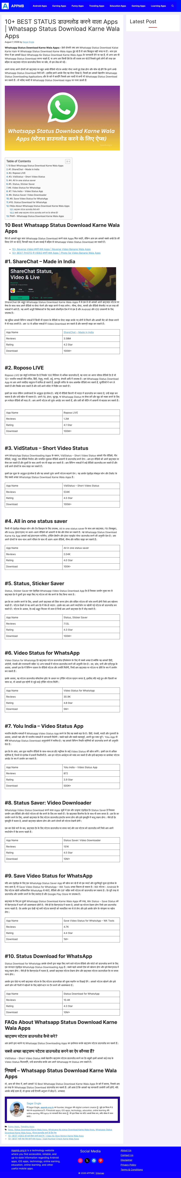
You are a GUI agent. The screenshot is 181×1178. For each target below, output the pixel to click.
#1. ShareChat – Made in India (24, 169)
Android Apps (40, 6)
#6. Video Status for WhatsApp (24, 187)
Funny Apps (78, 6)
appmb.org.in (47, 1107)
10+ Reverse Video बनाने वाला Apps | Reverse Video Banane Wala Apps (51, 249)
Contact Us (127, 1155)
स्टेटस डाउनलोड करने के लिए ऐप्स (44, 1132)
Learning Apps (158, 6)
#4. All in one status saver (22, 180)
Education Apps (118, 6)
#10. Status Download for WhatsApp (28, 202)
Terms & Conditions (132, 1169)
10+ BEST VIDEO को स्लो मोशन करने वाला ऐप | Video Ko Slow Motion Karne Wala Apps (46, 1136)
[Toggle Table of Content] (66, 161)
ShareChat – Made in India (79, 332)
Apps (10, 1129)
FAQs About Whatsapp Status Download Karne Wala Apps (39, 206)
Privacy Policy (128, 1164)
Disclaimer (126, 1160)
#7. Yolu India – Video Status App (26, 191)
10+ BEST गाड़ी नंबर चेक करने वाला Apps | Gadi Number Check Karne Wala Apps (43, 1139)
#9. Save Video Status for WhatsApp (29, 198)
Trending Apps (96, 6)
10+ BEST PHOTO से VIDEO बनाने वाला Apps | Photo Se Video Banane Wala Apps (56, 252)
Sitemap (100, 1173)
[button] (172, 6)
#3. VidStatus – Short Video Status (27, 176)
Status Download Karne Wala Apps (30, 1129)
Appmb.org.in (19, 1150)
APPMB (17, 6)
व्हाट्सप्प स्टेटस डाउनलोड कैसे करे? (27, 209)
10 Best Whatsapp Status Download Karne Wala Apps (35, 165)
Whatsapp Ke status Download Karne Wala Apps (71, 1129)
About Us (126, 1150)
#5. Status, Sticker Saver (22, 184)
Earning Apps (59, 6)
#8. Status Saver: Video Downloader (28, 195)
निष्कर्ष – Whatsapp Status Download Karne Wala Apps (37, 216)
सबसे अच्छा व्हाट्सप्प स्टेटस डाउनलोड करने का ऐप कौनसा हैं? (36, 213)
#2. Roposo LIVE (17, 173)
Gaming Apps (138, 6)
